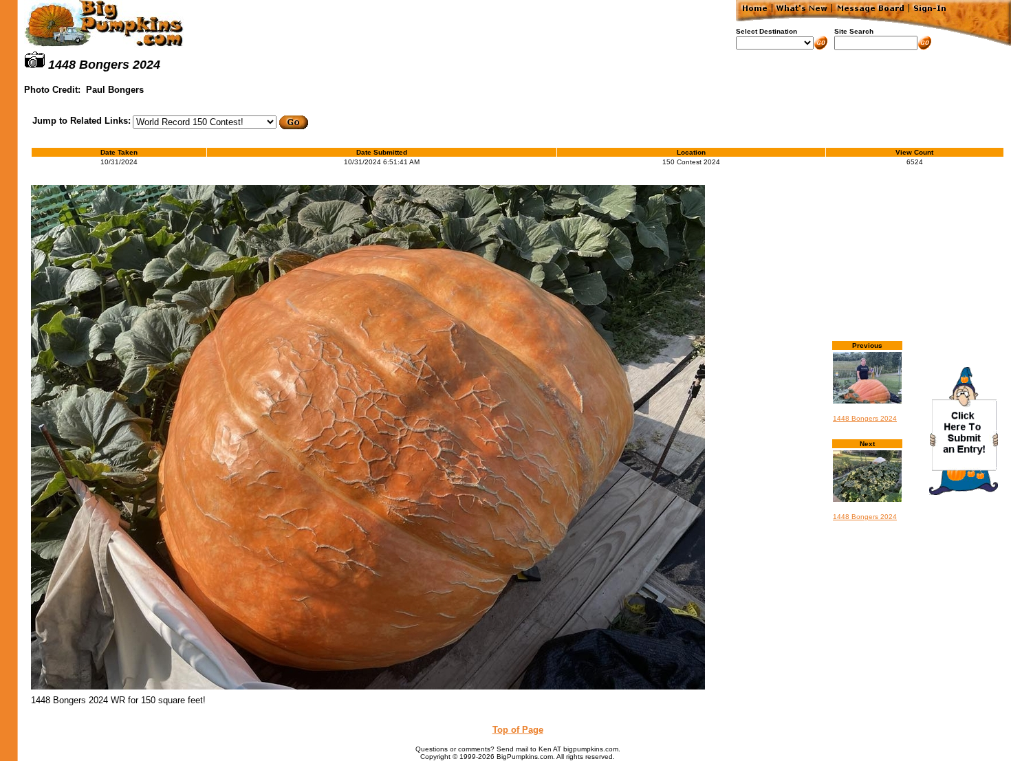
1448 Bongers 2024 (865, 418)
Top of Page (517, 730)
